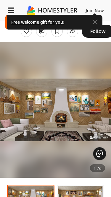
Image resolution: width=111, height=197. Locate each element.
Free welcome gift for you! (38, 22)
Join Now (95, 10)
